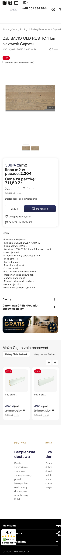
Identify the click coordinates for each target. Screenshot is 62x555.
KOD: (5, 49)
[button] (53, 49)
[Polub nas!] (5, 2)
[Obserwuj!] (10, 2)
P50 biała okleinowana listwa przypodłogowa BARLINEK (44, 394)
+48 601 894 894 (34, 8)
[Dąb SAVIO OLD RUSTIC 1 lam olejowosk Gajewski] (30, 98)
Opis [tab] (6, 233)
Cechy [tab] (7, 299)
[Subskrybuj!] (16, 2)
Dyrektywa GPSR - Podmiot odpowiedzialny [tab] (20, 307)
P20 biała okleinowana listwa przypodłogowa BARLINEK (14, 394)
